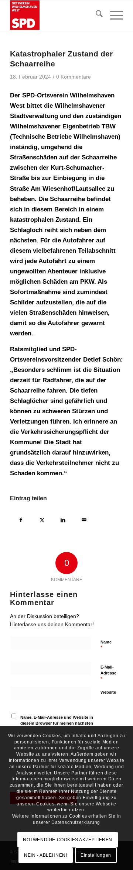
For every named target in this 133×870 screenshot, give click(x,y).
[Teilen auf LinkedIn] (63, 519)
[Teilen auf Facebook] (21, 519)
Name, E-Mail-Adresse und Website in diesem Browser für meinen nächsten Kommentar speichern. (56, 723)
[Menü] (113, 15)
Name (106, 645)
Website (108, 692)
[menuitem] (95, 15)
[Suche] (95, 15)
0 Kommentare (73, 77)
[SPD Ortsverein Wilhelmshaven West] (55, 15)
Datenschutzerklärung (75, 822)
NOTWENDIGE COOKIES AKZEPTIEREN (67, 839)
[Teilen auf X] (42, 519)
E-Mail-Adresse (108, 673)
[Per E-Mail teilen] (84, 519)
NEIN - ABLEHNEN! (45, 855)
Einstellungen (96, 855)
